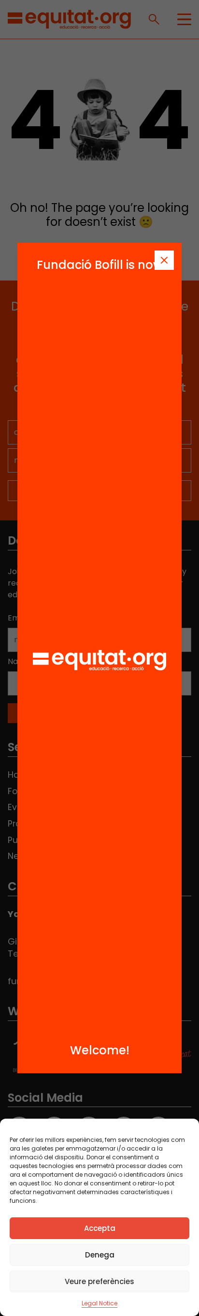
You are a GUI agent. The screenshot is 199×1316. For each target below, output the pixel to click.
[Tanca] (164, 260)
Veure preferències (99, 1281)
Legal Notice (99, 1303)
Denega (99, 1255)
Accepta (99, 1228)
